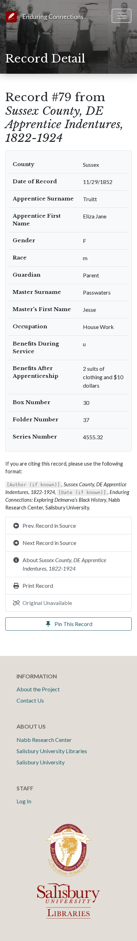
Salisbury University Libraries (52, 751)
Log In (24, 801)
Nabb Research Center (44, 739)
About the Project (38, 689)
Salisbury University (41, 762)
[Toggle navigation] (121, 16)
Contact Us (30, 700)
